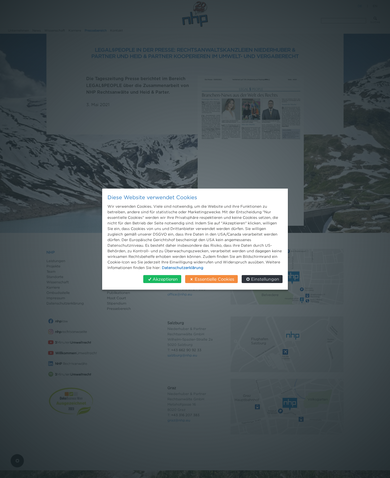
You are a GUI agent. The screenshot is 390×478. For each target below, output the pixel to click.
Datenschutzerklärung (182, 268)
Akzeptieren (165, 279)
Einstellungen (265, 279)
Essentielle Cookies (214, 279)
